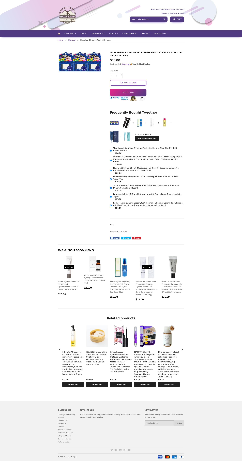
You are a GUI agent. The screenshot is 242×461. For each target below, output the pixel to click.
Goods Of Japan (71, 457)
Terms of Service (65, 430)
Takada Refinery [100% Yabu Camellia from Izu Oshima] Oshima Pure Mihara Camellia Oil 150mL (146, 186)
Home (60, 40)
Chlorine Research (65, 433)
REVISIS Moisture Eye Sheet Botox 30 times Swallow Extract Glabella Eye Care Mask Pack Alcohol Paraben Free (96, 358)
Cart (179, 19)
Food (145, 33)
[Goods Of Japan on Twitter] (111, 450)
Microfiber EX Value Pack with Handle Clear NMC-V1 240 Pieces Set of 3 (145, 149)
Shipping (125, 64)
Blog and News (64, 436)
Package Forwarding (66, 414)
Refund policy (64, 442)
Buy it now (128, 92)
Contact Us (160, 33)
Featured (69, 33)
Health (113, 33)
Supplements (129, 33)
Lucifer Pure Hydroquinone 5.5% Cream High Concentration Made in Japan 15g (145, 177)
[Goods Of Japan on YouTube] (129, 450)
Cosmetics (97, 33)
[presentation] (60, 349)
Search (61, 418)
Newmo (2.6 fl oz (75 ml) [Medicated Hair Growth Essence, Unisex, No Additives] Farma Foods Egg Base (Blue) (146, 169)
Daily (83, 33)
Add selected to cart (147, 138)
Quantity (114, 71)
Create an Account (177, 13)
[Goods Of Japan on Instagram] (125, 450)
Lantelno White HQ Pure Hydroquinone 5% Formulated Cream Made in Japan (147, 195)
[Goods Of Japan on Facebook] (116, 450)
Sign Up (179, 423)
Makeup (71, 40)
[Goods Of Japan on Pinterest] (120, 450)
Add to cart (73, 384)
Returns (61, 427)
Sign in (164, 13)
